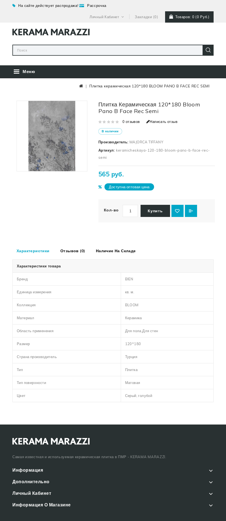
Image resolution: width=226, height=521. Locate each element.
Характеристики (33, 250)
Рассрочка (96, 5)
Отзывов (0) (72, 250)
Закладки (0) (146, 17)
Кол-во (111, 210)
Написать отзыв (163, 121)
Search (208, 50)
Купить (155, 210)
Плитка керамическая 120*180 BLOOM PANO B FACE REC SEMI (149, 86)
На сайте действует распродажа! (48, 5)
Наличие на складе (116, 250)
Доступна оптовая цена (129, 187)
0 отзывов (131, 121)
